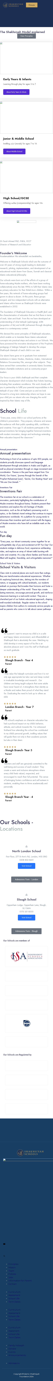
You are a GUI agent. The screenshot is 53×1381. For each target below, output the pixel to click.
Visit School (26, 865)
